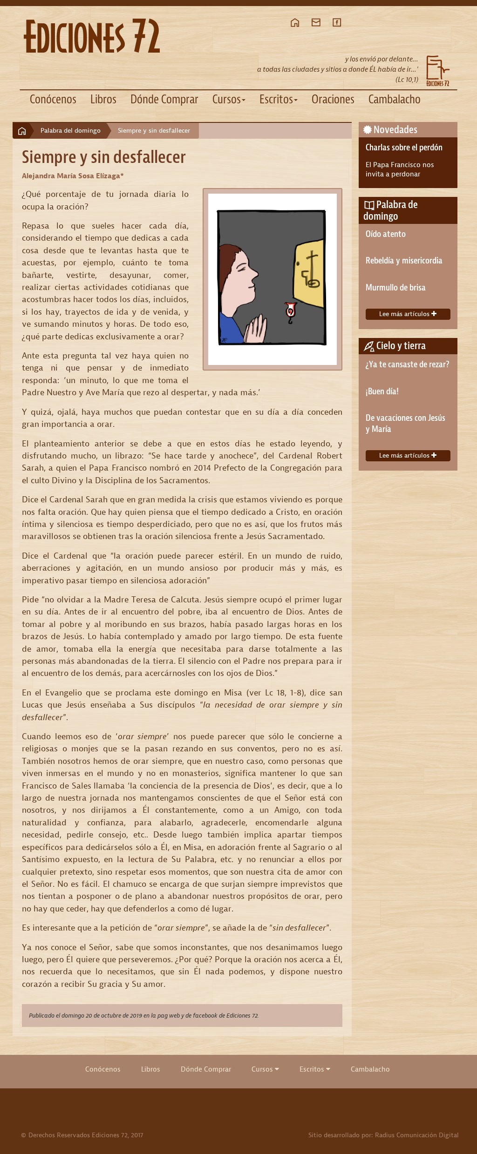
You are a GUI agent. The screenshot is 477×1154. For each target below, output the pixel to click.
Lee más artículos (405, 314)
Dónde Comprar (164, 99)
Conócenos (53, 99)
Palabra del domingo (71, 130)
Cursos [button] (226, 99)
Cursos (263, 1069)
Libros (103, 99)
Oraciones (333, 99)
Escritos (313, 1069)
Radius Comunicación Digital (417, 1135)
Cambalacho (394, 99)
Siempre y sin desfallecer (154, 130)
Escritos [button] (276, 99)
